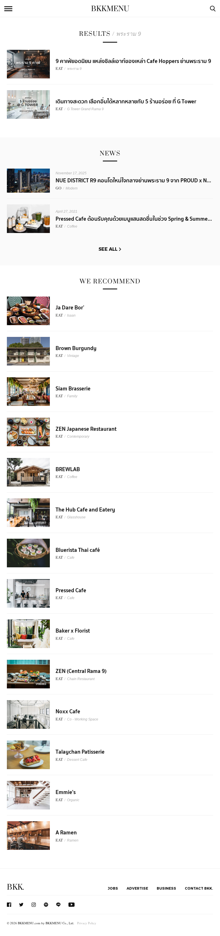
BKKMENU (110, 8)
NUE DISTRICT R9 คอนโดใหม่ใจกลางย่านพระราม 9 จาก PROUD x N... (133, 180)
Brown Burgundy (76, 348)
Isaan (71, 315)
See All (108, 249)
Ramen (72, 840)
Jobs (113, 888)
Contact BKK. (199, 888)
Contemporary (78, 437)
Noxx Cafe (68, 711)
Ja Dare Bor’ (70, 307)
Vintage (73, 356)
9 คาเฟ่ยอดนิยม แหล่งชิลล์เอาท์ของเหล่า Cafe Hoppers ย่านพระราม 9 (133, 61)
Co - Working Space (82, 719)
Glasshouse (76, 517)
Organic (73, 800)
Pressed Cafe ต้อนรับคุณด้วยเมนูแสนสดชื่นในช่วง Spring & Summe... (134, 219)
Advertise (137, 888)
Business (166, 888)
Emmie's (66, 792)
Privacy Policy (86, 923)
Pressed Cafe (71, 590)
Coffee (72, 226)
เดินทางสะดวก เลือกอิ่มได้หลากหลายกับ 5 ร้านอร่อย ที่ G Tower (126, 101)
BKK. (15, 887)
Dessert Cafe (77, 760)
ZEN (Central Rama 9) (81, 671)
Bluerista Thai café (78, 550)
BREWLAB (68, 469)
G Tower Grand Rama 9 (85, 109)
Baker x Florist (73, 631)
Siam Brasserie (73, 388)
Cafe (70, 558)
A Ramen (66, 832)
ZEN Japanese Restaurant (86, 429)
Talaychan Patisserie (80, 752)
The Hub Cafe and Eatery (85, 509)
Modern (72, 188)
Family (72, 396)
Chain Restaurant (81, 679)
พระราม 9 (74, 69)
